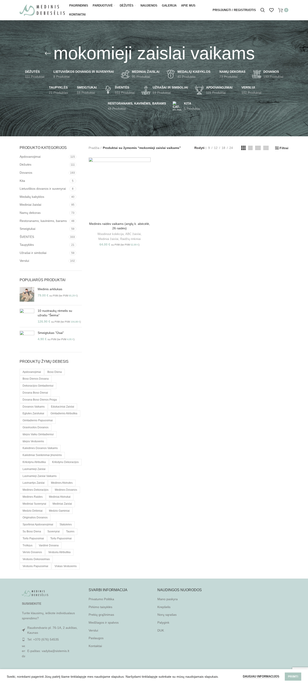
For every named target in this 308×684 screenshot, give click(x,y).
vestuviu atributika (59, 552)
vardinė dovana (49, 545)
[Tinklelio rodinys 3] (243, 148)
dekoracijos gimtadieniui (38, 385)
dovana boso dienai (35, 392)
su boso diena (32, 531)
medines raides (33, 496)
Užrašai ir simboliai (33, 253)
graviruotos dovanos (35, 427)
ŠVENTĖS (27, 237)
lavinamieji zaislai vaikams (40, 476)
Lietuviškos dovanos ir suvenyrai (43, 188)
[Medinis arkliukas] (27, 294)
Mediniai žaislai (30, 204)
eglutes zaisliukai (33, 413)
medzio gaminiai (59, 510)
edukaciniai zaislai (62, 406)
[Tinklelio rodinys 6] (266, 148)
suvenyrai (53, 531)
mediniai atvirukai (60, 496)
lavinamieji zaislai (34, 469)
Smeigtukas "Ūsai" (51, 333)
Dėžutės (25, 164)
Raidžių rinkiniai (130, 239)
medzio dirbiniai (33, 510)
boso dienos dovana (36, 378)
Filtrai (284, 148)
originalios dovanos (35, 517)
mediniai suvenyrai (34, 503)
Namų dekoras (30, 212)
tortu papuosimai (61, 538)
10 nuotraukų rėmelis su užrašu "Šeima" (55, 313)
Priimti (293, 676)
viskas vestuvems (66, 566)
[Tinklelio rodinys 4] (250, 148)
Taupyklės (27, 244)
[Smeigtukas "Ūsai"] (27, 338)
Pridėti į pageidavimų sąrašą (147, 185)
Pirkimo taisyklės (100, 607)
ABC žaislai (133, 234)
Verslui (24, 260)
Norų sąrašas (167, 614)
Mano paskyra (167, 599)
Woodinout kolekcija (110, 234)
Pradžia (94, 148)
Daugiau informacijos (261, 676)
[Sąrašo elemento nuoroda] (51, 639)
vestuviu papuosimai (35, 566)
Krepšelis (163, 607)
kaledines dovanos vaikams (40, 448)
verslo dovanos (32, 552)
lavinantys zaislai (34, 482)
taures (70, 531)
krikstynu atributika (34, 462)
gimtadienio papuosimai (38, 420)
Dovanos (26, 172)
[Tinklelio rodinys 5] (258, 148)
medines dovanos (66, 489)
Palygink (163, 622)
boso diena (54, 372)
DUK (160, 630)
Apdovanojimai (30, 156)
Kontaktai (95, 646)
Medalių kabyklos (32, 196)
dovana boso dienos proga (40, 399)
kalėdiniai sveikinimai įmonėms (42, 455)
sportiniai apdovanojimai (38, 524)
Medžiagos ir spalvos (104, 622)
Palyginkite (147, 165)
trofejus (27, 545)
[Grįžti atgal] (47, 53)
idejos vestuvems (33, 441)
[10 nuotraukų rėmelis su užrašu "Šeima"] (27, 316)
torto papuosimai (33, 538)
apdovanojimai (32, 372)
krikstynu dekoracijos (65, 462)
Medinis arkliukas (50, 289)
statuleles (66, 524)
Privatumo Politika (101, 599)
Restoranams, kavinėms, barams (43, 221)
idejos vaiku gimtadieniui (38, 434)
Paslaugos (96, 638)
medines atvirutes (62, 482)
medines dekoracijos (35, 489)
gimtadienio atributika (64, 413)
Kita (22, 180)
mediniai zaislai (62, 503)
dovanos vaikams (34, 406)
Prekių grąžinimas (101, 614)
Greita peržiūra (147, 175)
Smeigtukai (27, 228)
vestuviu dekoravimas (36, 559)
